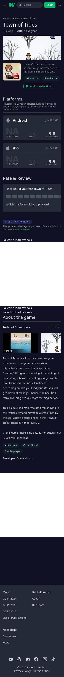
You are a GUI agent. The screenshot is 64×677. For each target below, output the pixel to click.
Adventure (32, 78)
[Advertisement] (32, 274)
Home (6, 18)
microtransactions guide (19, 229)
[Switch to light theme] (59, 5)
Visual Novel (51, 78)
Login (49, 5)
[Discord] (28, 659)
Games (16, 18)
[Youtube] (11, 659)
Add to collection (40, 86)
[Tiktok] (53, 659)
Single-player (13, 451)
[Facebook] (36, 659)
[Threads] (19, 659)
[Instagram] (45, 659)
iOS (5, 31)
